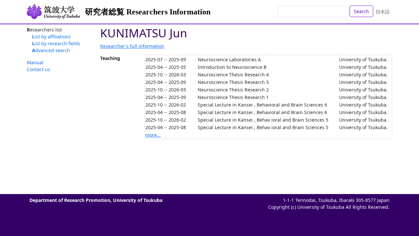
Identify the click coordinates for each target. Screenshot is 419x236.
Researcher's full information (132, 46)
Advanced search (51, 50)
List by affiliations (51, 36)
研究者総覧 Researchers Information (147, 12)
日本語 (383, 12)
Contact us (38, 69)
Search (361, 11)
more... (153, 135)
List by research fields (56, 43)
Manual (35, 62)
